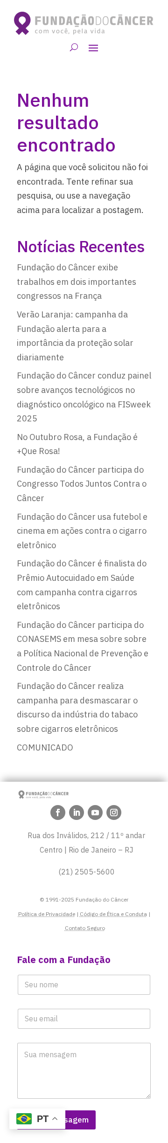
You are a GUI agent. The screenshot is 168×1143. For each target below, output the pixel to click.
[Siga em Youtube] (95, 812)
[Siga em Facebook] (57, 812)
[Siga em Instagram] (113, 812)
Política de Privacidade (46, 913)
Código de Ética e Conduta (113, 913)
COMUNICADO (45, 747)
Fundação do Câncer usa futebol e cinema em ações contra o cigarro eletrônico (82, 531)
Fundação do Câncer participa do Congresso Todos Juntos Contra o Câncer (82, 483)
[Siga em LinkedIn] (76, 812)
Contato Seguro (85, 927)
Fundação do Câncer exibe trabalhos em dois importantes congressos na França (76, 281)
